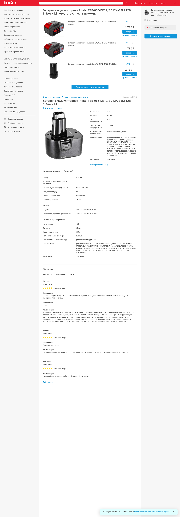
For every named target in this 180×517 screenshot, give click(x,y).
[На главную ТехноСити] (10, 2)
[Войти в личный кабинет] (174, 3)
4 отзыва (58, 108)
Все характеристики (98, 165)
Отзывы (68, 170)
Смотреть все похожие (161, 36)
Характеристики (51, 171)
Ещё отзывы (48, 382)
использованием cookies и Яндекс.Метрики (151, 512)
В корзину (130, 32)
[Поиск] (125, 3)
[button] (63, 135)
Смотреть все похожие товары (90, 87)
